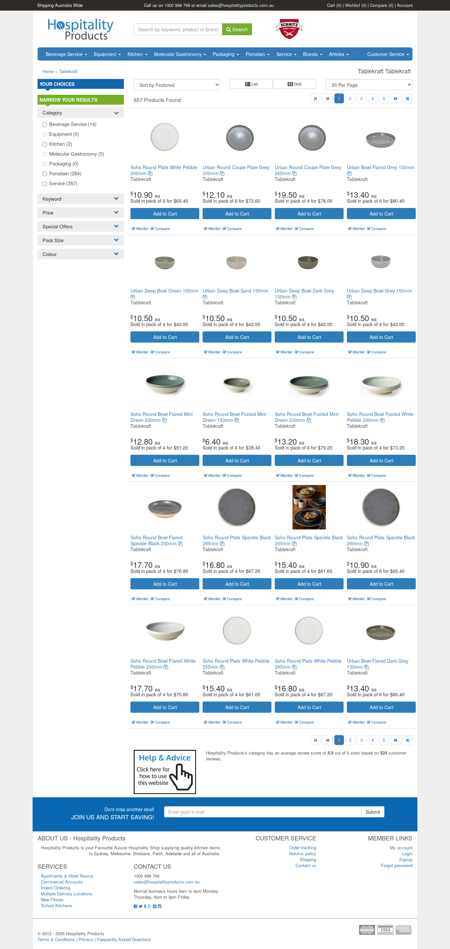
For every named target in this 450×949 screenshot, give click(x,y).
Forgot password (396, 865)
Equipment (106, 54)
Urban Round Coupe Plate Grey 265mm (308, 170)
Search (239, 29)
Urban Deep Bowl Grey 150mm (379, 290)
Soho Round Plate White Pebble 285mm (308, 663)
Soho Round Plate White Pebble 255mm (236, 663)
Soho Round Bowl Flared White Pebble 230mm (163, 663)
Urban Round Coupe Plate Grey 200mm (236, 170)
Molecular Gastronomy (178, 54)
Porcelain (256, 54)
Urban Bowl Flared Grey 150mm (380, 167)
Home (48, 71)
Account (405, 5)
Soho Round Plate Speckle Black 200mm (381, 540)
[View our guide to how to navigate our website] (165, 771)
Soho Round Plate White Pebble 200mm (163, 170)
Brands (311, 54)
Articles (337, 54)
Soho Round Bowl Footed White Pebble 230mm (380, 417)
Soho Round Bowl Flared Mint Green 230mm (161, 417)
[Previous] (327, 98)
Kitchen (135, 54)
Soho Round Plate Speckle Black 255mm (309, 540)
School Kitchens (56, 905)
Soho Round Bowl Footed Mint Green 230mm (306, 417)
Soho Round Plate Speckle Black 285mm (237, 540)
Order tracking (302, 847)
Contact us (305, 865)
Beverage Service (65, 54)
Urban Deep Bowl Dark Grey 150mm (304, 293)
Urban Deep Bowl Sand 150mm (235, 290)
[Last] (407, 98)
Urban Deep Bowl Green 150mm (164, 290)
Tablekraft (68, 71)
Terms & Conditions (56, 939)
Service (284, 54)
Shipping (308, 859)
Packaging (224, 54)
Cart (334, 5)
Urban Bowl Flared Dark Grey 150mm (377, 663)
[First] (315, 98)
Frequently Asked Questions (124, 939)
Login (407, 853)
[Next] (395, 98)
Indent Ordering (55, 888)
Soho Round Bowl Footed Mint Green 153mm (234, 417)
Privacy (86, 939)
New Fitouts (52, 899)
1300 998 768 (177, 5)
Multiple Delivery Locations (66, 893)
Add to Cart (165, 213)
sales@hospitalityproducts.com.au (241, 5)
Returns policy (302, 853)
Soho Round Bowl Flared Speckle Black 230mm (156, 540)
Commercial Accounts (62, 882)
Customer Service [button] (386, 54)
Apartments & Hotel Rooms (67, 876)
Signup (405, 859)
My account (401, 847)
